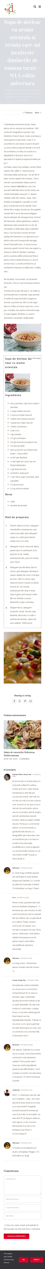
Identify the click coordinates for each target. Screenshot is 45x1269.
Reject (37, 1259)
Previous (28, 112)
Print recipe (36, 358)
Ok (23, 1259)
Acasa (14, 90)
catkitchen (16, 1090)
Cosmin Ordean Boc (19, 980)
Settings (7, 1265)
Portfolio (20, 90)
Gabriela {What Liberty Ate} (21, 774)
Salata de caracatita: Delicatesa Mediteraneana (22, 734)
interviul (20, 186)
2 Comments (24, 758)
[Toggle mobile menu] (40, 6)
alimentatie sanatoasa (32, 90)
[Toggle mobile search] (35, 6)
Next (37, 112)
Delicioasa (15, 868)
